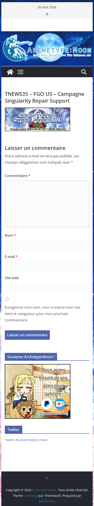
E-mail (11, 256)
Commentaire (17, 175)
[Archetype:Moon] (46, 34)
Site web (12, 277)
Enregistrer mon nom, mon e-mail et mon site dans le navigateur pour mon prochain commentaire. (42, 313)
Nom (10, 235)
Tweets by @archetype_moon (26, 440)
